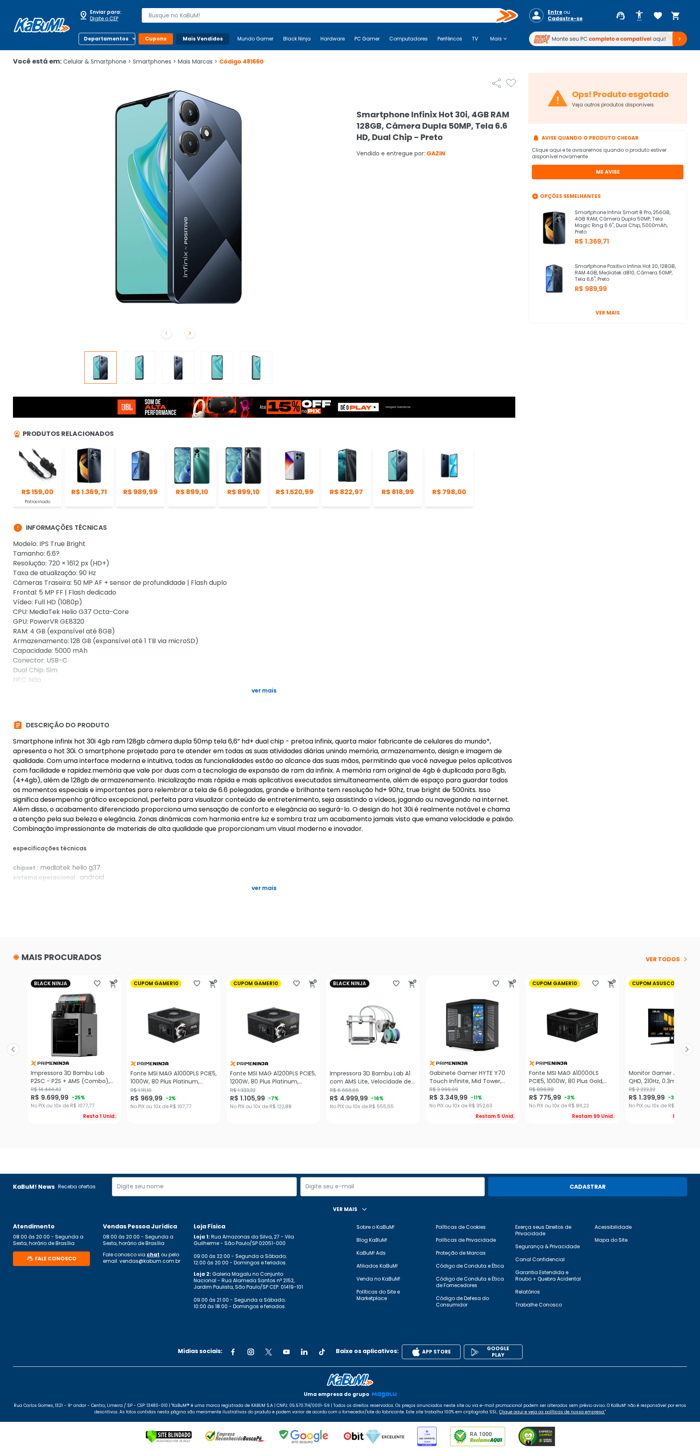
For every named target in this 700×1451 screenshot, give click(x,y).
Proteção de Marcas (461, 1252)
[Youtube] (286, 1352)
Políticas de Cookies (461, 1227)
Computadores (408, 38)
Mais (499, 39)
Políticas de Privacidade (466, 1239)
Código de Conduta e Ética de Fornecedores (470, 1282)
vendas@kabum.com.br (150, 1261)
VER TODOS (663, 959)
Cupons (155, 38)
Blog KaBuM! (371, 1239)
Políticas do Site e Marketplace (378, 1295)
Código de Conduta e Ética (470, 1265)
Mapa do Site (611, 1239)
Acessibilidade (613, 1227)
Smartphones (154, 61)
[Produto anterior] (12, 1049)
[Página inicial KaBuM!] (41, 25)
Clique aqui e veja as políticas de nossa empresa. (552, 1412)
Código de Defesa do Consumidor (462, 1301)
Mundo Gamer (255, 38)
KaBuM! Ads (371, 1252)
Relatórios (527, 1291)
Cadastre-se (565, 18)
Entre (555, 12)
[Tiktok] (322, 1352)
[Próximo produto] (687, 1049)
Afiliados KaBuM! (377, 1265)
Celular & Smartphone (97, 61)
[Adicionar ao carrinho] (113, 983)
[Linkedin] (304, 1352)
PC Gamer (367, 38)
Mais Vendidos (203, 38)
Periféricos (450, 38)
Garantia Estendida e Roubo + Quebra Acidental (548, 1275)
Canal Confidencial (540, 1259)
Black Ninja (297, 38)
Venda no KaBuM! (378, 1278)
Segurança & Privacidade (547, 1246)
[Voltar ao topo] (350, 1379)
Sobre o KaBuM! (375, 1227)
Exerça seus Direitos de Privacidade (543, 1230)
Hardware (332, 38)
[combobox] (324, 15)
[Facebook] (233, 1352)
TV (475, 38)
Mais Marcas (198, 61)
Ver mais (607, 312)
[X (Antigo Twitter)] (268, 1352)
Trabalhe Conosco (538, 1304)
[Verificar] (168, 1436)
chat (153, 1254)
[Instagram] (250, 1352)
